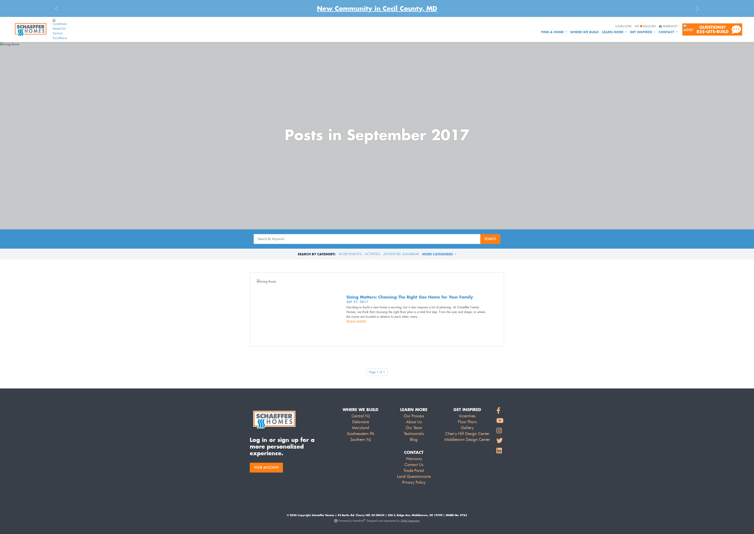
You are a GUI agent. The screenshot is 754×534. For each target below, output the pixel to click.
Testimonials (414, 433)
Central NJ (360, 416)
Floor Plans (467, 421)
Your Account (266, 467)
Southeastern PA (360, 433)
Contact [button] (667, 32)
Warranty (670, 26)
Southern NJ (360, 439)
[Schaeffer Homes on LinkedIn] (499, 450)
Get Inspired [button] (641, 32)
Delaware (360, 421)
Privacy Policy (414, 482)
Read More (356, 321)
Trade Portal (414, 470)
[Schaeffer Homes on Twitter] (499, 440)
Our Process (414, 416)
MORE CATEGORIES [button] (438, 254)
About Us (414, 421)
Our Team (414, 427)
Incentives (467, 416)
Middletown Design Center (467, 439)
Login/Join (623, 26)
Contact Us (413, 464)
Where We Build (584, 32)
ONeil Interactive (410, 520)
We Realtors (645, 26)
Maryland (360, 427)
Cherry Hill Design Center (467, 433)
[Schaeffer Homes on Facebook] (499, 410)
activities (372, 254)
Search (490, 239)
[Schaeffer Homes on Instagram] (499, 430)
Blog (414, 439)
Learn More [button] (613, 32)
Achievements (350, 254)
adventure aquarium (401, 254)
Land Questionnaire (414, 476)
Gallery (467, 427)
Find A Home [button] (553, 32)
